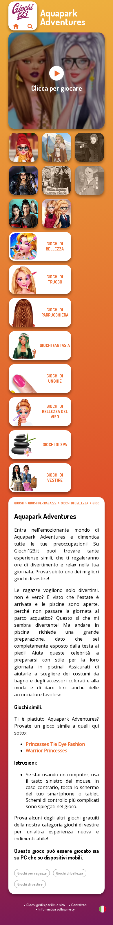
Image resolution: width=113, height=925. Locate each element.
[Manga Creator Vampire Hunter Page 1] (89, 147)
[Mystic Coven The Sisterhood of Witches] (23, 180)
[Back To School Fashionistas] (56, 213)
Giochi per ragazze (42, 503)
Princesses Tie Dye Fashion (55, 744)
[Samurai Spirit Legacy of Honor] (23, 213)
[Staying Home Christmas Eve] (23, 147)
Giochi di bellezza (74, 503)
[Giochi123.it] (15, 26)
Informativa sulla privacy (56, 909)
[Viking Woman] (56, 147)
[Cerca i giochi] (30, 26)
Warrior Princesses (46, 750)
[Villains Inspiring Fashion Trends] (56, 180)
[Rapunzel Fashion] (89, 180)
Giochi (19, 503)
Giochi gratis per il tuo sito (45, 905)
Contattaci (79, 905)
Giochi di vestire (30, 884)
